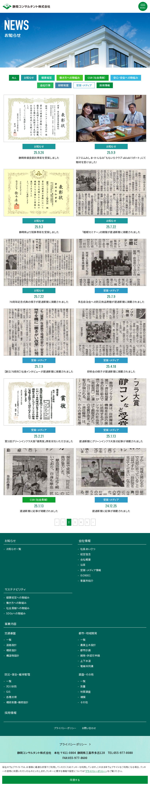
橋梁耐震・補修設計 (17, 702)
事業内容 (10, 624)
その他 (84, 702)
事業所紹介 (86, 580)
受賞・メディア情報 (90, 570)
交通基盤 (10, 633)
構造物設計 (12, 655)
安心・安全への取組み (125, 77)
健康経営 (46, 77)
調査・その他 (86, 674)
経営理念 (85, 554)
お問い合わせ (89, 728)
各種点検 (11, 697)
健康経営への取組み (18, 597)
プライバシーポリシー (65, 728)
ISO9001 (85, 575)
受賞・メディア (84, 85)
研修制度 (63, 85)
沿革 (83, 565)
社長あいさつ (87, 549)
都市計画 (85, 650)
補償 (83, 697)
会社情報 (85, 540)
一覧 (9, 639)
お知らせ (29, 77)
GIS (8, 691)
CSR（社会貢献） (97, 77)
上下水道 (85, 661)
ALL (14, 77)
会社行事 (45, 85)
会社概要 (85, 559)
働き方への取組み (69, 77)
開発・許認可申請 (90, 655)
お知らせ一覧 (13, 549)
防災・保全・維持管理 (17, 674)
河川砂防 (11, 686)
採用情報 (105, 85)
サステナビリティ (15, 589)
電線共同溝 (86, 666)
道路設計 (11, 645)
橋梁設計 (11, 650)
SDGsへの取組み (16, 613)
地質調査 (85, 691)
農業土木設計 (88, 645)
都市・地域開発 (88, 633)
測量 (83, 686)
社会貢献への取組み (18, 608)
